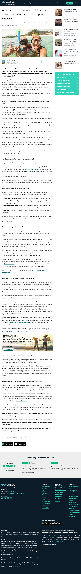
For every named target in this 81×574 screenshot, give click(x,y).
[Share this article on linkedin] (29, 437)
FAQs (58, 3)
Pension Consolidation (72, 501)
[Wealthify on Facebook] (2, 499)
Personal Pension (9, 264)
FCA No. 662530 (51, 538)
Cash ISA (71, 494)
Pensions (36, 3)
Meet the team (46, 486)
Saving (29, 3)
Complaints (58, 499)
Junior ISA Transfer (74, 510)
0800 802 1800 (11, 491)
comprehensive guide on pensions (17, 331)
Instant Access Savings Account (73, 491)
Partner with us (46, 501)
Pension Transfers (73, 498)
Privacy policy (59, 492)
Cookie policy (59, 494)
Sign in (76, 3)
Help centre (45, 489)
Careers (44, 497)
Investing (22, 3)
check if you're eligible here (33, 169)
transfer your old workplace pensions (20, 322)
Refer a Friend (45, 506)
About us (51, 3)
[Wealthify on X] (11, 499)
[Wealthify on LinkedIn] (8, 499)
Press (43, 499)
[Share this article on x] (25, 437)
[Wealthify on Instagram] (5, 499)
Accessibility (58, 496)
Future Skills (45, 508)
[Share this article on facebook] (21, 437)
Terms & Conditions (60, 490)
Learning (44, 3)
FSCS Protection (46, 503)
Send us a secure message (17, 493)
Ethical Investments (74, 504)
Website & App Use (60, 488)
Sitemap (57, 501)
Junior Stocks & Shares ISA (73, 507)
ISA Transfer (72, 516)
